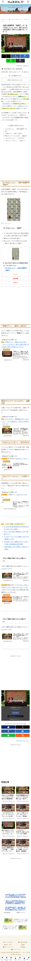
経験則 (23, 947)
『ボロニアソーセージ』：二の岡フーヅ (15, 140)
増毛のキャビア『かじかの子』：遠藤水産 (16, 136)
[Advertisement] (15, 161)
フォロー (16, 712)
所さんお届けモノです (16, 72)
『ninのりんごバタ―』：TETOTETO (14, 138)
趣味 (23, 944)
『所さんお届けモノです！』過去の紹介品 (12, 68)
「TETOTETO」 (6, 103)
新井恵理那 (5, 72)
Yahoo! (16, 282)
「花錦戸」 (25, 91)
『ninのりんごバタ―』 (21, 458)
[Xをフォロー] (23, 727)
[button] (20, 61)
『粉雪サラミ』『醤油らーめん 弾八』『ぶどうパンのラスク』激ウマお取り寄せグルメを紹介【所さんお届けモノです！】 (15, 344)
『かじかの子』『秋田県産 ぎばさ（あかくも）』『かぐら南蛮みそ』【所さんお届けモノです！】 (15, 421)
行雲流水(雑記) (24, 942)
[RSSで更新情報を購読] (23, 735)
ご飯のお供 (25, 72)
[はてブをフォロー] (23, 731)
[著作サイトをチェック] (8, 727)
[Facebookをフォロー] (8, 731)
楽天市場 (15, 278)
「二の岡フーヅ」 (21, 106)
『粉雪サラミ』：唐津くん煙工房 (13, 133)
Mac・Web (8, 944)
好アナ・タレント (8, 947)
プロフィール (16, 949)
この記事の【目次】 (13, 125)
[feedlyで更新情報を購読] (8, 735)
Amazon (15, 274)
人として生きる (8, 942)
